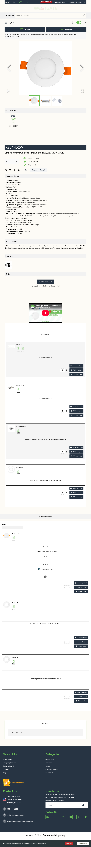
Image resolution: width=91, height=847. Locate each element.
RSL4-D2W (15, 37)
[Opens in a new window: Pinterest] (86, 817)
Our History (50, 759)
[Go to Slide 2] (45, 100)
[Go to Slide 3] (56, 100)
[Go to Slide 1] (34, 100)
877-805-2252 (12, 809)
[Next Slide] (82, 68)
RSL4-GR (19, 467)
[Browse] (62, 29)
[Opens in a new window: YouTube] (71, 817)
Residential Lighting (19, 34)
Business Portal (8, 766)
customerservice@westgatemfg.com (19, 821)
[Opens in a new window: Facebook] (55, 817)
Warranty (49, 763)
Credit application (52, 769)
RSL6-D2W (16, 534)
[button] (45, 68)
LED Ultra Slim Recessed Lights (39, 34)
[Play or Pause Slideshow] (8, 91)
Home (8, 34)
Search (4, 524)
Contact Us (49, 773)
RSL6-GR (15, 603)
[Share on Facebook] (15, 170)
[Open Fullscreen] (82, 91)
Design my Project (9, 763)
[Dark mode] (72, 22)
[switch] (78, 22)
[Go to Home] (14, 782)
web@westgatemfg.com (15, 815)
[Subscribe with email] (83, 805)
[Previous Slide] (9, 68)
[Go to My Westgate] (11, 22)
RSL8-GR (15, 657)
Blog (4, 773)
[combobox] (48, 15)
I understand (83, 843)
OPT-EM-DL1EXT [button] (18, 733)
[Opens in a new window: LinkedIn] (47, 817)
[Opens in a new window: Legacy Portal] (6, 22)
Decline (69, 843)
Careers (48, 766)
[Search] (84, 15)
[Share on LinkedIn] (19, 170)
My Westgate (7, 759)
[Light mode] (84, 22)
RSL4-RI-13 (20, 385)
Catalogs (6, 769)
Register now (21, 2)
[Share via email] (10, 170)
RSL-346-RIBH (21, 426)
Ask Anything (9, 16)
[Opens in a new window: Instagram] (63, 817)
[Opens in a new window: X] (78, 817)
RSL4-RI (19, 345)
